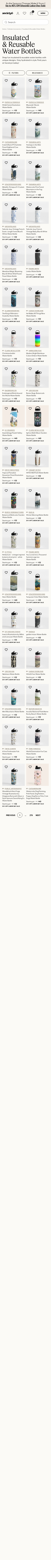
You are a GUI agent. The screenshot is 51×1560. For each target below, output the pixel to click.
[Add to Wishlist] (6, 80)
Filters (15, 73)
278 (31, 815)
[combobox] (25, 22)
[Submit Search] (6, 22)
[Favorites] (24, 13)
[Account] (17, 13)
